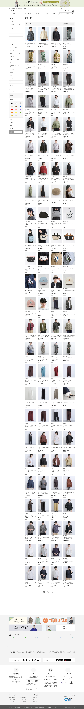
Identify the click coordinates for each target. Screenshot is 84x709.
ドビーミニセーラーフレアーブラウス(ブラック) (68, 538)
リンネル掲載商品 (23, 701)
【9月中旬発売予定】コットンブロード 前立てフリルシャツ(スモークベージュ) (43, 44)
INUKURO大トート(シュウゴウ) (68, 224)
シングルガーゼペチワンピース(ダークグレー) (56, 403)
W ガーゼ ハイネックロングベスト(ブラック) (30, 448)
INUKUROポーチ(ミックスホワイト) (43, 269)
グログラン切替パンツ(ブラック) (43, 516)
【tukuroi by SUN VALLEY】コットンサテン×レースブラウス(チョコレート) (69, 156)
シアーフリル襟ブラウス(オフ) (56, 448)
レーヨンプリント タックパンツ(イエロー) (30, 67)
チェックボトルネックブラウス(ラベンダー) (56, 538)
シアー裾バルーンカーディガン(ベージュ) (68, 471)
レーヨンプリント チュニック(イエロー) (56, 67)
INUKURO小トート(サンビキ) (56, 246)
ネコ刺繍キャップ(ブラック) (43, 313)
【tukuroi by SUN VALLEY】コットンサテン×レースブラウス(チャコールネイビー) (30, 179)
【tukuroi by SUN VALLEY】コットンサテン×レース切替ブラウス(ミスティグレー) (30, 156)
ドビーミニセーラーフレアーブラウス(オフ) (30, 560)
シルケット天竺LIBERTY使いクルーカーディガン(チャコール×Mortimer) (69, 313)
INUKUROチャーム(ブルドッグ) (68, 269)
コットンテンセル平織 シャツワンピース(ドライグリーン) (30, 201)
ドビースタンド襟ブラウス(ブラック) (68, 516)
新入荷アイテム (12, 697)
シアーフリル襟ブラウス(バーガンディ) (43, 448)
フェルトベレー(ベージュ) (56, 200)
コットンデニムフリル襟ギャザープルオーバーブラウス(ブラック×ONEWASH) (56, 336)
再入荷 (37, 13)
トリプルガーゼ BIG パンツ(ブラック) (56, 426)
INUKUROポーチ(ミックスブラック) (30, 269)
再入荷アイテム (12, 699)
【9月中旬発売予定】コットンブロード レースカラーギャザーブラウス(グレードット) (30, 44)
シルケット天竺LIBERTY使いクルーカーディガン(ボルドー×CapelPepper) (30, 336)
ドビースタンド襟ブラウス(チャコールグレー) (30, 538)
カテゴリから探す (12, 701)
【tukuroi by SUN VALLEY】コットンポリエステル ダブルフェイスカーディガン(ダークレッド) (43, 179)
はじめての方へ (34, 697)
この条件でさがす (17, 132)
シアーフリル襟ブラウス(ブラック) (69, 448)
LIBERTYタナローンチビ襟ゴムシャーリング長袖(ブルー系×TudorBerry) (30, 358)
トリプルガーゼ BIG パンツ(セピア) (69, 426)
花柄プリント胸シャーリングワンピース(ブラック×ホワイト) (43, 358)
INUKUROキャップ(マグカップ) (56, 291)
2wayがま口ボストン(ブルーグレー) (56, 224)
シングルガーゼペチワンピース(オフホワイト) (30, 403)
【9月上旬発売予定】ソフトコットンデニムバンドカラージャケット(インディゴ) (56, 44)
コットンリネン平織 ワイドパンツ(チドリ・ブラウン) (56, 89)
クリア (11, 132)
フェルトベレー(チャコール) (68, 201)
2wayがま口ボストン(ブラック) (43, 224)
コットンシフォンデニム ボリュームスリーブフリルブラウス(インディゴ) (30, 493)
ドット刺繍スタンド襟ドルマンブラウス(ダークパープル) (56, 560)
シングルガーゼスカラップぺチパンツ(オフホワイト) (68, 403)
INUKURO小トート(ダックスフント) (43, 246)
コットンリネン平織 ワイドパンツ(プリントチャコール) (69, 89)
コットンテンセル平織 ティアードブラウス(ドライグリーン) (56, 134)
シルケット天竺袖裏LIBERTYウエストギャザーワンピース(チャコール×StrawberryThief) (69, 358)
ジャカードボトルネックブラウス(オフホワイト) (56, 583)
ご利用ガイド (34, 699)
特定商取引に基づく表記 (28, 707)
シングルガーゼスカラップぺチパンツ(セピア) (43, 426)
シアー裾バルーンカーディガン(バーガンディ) (56, 471)
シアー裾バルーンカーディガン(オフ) (30, 471)
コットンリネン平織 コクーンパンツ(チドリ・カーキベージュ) (30, 89)
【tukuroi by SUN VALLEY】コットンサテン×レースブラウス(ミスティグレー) (56, 156)
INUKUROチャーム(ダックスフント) (56, 269)
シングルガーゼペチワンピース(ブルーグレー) (43, 381)
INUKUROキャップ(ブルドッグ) (43, 291)
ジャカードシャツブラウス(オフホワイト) (30, 583)
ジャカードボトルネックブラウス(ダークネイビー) (68, 583)
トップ (11, 610)
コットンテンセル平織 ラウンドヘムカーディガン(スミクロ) (30, 134)
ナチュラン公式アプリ (16, 682)
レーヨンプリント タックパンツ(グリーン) (43, 67)
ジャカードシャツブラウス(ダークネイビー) (43, 583)
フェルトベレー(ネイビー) (30, 223)
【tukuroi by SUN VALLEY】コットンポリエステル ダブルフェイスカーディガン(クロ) (56, 179)
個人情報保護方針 (18, 707)
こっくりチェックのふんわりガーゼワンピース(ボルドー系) (69, 493)
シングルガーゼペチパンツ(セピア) (30, 381)
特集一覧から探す (23, 697)
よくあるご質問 (34, 701)
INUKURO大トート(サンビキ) (30, 246)
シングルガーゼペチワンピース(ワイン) (56, 381)
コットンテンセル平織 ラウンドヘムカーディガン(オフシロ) (56, 111)
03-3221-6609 (33, 681)
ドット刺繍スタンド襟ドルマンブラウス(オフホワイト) (68, 560)
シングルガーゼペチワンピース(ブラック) (43, 403)
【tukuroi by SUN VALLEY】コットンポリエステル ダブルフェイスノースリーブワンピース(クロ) (43, 201)
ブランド (21, 13)
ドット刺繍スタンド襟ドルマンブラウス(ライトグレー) (43, 560)
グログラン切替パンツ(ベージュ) (56, 516)
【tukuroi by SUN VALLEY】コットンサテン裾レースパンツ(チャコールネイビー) (43, 111)
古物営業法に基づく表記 (39, 707)
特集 (54, 13)
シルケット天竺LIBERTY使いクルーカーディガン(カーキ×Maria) (43, 336)
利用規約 (10, 707)
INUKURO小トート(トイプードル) (68, 246)
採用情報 (55, 707)
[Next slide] (76, 646)
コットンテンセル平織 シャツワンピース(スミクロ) (68, 179)
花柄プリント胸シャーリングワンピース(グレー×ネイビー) (56, 358)
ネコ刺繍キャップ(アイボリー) (69, 291)
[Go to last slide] (7, 646)
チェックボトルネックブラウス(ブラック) (43, 538)
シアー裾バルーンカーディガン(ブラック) (43, 471)
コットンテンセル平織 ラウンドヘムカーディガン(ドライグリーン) (69, 111)
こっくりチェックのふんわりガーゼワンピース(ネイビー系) (56, 493)
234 (53, 591)
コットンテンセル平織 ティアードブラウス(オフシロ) (43, 134)
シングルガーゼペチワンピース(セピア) (68, 381)
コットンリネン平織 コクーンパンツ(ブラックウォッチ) (43, 89)
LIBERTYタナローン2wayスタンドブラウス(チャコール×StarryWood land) (69, 336)
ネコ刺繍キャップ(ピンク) (30, 312)
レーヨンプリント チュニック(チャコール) (68, 67)
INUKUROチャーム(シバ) (30, 290)
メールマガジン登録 (16, 681)
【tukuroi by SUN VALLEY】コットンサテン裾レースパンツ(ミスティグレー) (30, 111)
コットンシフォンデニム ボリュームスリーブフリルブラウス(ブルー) (43, 493)
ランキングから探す (23, 699)
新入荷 (29, 13)
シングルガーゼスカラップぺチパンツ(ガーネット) (30, 426)
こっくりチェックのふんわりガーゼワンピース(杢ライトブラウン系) (30, 516)
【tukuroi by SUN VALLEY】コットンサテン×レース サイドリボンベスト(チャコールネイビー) (69, 134)
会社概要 (48, 707)
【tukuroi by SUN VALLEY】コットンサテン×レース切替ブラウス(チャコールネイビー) (43, 156)
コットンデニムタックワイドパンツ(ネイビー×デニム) (56, 313)
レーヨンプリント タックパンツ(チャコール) (68, 44)
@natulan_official (71, 634)
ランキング (46, 13)
